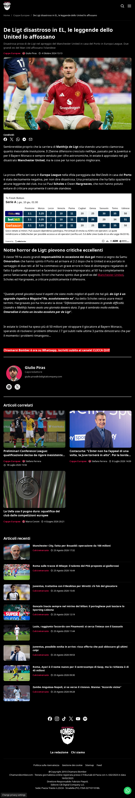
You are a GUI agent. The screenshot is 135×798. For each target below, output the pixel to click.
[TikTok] (64, 719)
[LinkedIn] (9, 387)
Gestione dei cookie (72, 765)
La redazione (59, 752)
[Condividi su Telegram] (24, 139)
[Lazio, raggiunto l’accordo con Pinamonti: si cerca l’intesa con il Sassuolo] (17, 633)
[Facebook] (50, 719)
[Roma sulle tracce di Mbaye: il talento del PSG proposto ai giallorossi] (17, 572)
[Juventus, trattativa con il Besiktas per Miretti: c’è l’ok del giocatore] (17, 592)
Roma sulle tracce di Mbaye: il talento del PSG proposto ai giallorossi (76, 565)
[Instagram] (57, 719)
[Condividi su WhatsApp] (18, 139)
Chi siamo (78, 752)
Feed (99, 765)
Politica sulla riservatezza (46, 765)
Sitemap (89, 765)
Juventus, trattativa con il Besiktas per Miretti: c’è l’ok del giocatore (75, 586)
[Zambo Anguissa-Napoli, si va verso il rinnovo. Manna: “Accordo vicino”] (17, 693)
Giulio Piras (35, 367)
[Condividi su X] (11, 139)
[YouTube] (78, 719)
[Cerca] (122, 6)
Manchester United (110, 275)
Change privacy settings (13, 794)
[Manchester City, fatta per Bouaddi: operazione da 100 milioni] (17, 552)
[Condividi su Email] (30, 139)
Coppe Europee (12, 53)
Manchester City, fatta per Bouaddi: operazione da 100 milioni (72, 545)
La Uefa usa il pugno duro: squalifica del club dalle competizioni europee (32, 513)
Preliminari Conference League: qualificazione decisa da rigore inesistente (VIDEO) (33, 455)
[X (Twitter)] (71, 719)
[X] (17, 387)
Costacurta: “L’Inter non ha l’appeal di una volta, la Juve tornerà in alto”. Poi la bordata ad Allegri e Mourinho (100, 455)
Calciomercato (41, 550)
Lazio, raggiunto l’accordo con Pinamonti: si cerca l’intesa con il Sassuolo (78, 626)
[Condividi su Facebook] (5, 139)
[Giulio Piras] (14, 373)
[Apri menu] (129, 6)
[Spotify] (85, 719)
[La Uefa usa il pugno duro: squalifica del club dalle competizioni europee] (34, 489)
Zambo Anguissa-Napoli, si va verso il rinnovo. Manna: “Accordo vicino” (77, 687)
